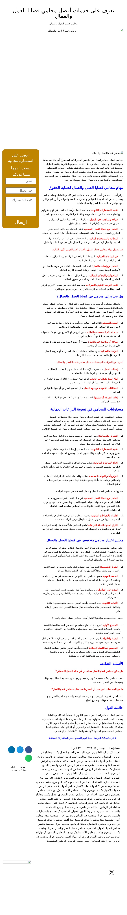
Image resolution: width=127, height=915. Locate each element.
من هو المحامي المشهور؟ (59, 832)
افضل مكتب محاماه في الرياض (58, 761)
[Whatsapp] (120, 872)
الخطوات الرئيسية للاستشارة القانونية (88, 773)
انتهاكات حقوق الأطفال (107, 777)
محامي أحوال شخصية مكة (59, 815)
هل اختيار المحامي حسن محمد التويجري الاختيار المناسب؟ (79, 840)
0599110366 (49, 881)
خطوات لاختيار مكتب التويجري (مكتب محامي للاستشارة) (89, 790)
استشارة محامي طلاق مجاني (95, 756)
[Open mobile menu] (5, 3)
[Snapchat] (103, 872)
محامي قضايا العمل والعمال (63, 23)
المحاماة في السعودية (54, 773)
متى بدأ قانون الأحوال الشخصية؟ (77, 811)
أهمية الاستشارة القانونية (106, 752)
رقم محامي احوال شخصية (92, 798)
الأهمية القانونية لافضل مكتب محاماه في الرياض (93, 765)
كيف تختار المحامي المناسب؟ (82, 802)
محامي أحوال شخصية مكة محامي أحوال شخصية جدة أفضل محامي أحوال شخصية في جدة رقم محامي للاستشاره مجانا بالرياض (78, 819)
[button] (28, 749)
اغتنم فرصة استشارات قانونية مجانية (58, 756)
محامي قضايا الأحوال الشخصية (103, 828)
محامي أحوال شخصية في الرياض (93, 815)
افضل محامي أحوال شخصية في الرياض (98, 761)
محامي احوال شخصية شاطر (54, 824)
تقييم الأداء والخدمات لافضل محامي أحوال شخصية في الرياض (72, 786)
